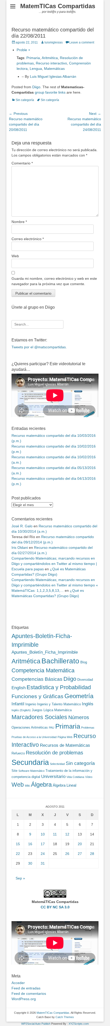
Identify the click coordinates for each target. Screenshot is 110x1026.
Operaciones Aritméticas (30, 727)
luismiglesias (54, 42)
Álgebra (41, 784)
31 (43, 863)
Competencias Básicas (37, 679)
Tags (20, 58)
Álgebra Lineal (64, 785)
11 (55, 834)
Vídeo (88, 776)
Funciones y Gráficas (37, 696)
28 (92, 854)
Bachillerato (60, 661)
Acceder (18, 983)
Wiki (27, 785)
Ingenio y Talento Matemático (59, 704)
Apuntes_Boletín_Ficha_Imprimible (45, 652)
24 (43, 854)
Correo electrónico (28, 239)
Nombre (19, 222)
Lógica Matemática (57, 710)
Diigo (36, 87)
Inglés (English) (21, 710)
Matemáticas (54, 68)
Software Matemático (31, 770)
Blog (83, 662)
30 (30, 863)
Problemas (87, 727)
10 (43, 834)
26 (67, 854)
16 (30, 844)
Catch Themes (65, 1017)
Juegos (37, 710)
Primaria (33, 58)
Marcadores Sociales (39, 717)
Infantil (18, 703)
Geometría (78, 696)
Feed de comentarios (29, 993)
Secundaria (30, 762)
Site (14, 771)
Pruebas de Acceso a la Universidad (34, 737)
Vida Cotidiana (75, 776)
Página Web (65, 737)
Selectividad (57, 763)
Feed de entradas (26, 988)
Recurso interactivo (51, 63)
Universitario (53, 776)
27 (80, 854)
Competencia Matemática (43, 670)
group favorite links (50, 92)
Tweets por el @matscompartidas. (39, 347)
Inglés (87, 703)
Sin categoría (25, 100)
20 (80, 844)
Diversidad (85, 680)
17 (43, 844)
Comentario (22, 163)
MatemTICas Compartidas (57, 6)
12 (67, 834)
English (19, 687)
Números (78, 717)
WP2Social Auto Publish (35, 1023)
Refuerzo (18, 753)
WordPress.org (24, 999)
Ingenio (30, 704)
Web (15, 256)
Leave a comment (81, 42)
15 (18, 844)
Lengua (36, 68)
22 (18, 854)
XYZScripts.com (79, 1023)
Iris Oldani (20, 547)
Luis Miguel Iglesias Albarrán (53, 76)
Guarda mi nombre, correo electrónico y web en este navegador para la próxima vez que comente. (54, 281)
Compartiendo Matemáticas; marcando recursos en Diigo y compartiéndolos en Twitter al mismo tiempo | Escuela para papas (54, 563)
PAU (51, 727)
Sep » (20, 878)
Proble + (23, 50)
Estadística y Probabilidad (59, 687)
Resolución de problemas (54, 752)
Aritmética (50, 58)
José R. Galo (22, 526)
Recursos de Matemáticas (65, 745)
